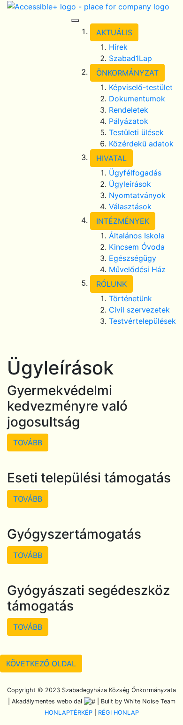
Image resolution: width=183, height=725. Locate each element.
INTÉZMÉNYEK (122, 221)
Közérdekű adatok (141, 143)
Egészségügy (132, 258)
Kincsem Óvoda (137, 247)
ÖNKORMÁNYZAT (127, 72)
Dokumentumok (137, 98)
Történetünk (130, 298)
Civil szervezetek (139, 309)
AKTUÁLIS (114, 32)
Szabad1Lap (130, 58)
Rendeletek (128, 109)
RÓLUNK (111, 284)
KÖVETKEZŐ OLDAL (41, 663)
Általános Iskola (137, 235)
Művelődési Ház (137, 269)
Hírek (118, 47)
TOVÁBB (27, 442)
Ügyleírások (130, 184)
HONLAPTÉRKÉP (68, 712)
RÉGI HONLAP (118, 712)
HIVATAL (111, 158)
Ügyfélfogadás (135, 172)
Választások (130, 206)
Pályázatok (128, 121)
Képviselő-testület (141, 87)
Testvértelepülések (142, 321)
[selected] (88, 5)
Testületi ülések (136, 132)
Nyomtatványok (137, 195)
